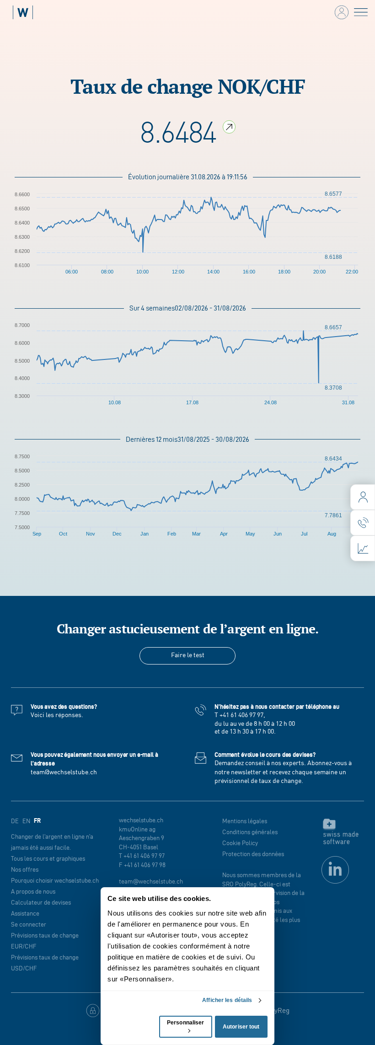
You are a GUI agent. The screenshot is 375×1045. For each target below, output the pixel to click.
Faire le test (187, 655)
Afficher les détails (227, 1000)
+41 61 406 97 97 (241, 715)
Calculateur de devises (41, 902)
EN (26, 821)
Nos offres (24, 869)
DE (15, 821)
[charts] (362, 548)
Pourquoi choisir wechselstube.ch (55, 880)
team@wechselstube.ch (64, 772)
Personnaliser (185, 1022)
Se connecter (28, 924)
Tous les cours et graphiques (48, 858)
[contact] (362, 523)
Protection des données (253, 854)
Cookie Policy (240, 843)
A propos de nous (33, 891)
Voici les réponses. (57, 715)
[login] (362, 497)
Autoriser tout (241, 1027)
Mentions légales (244, 821)
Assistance (25, 913)
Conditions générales (250, 832)
